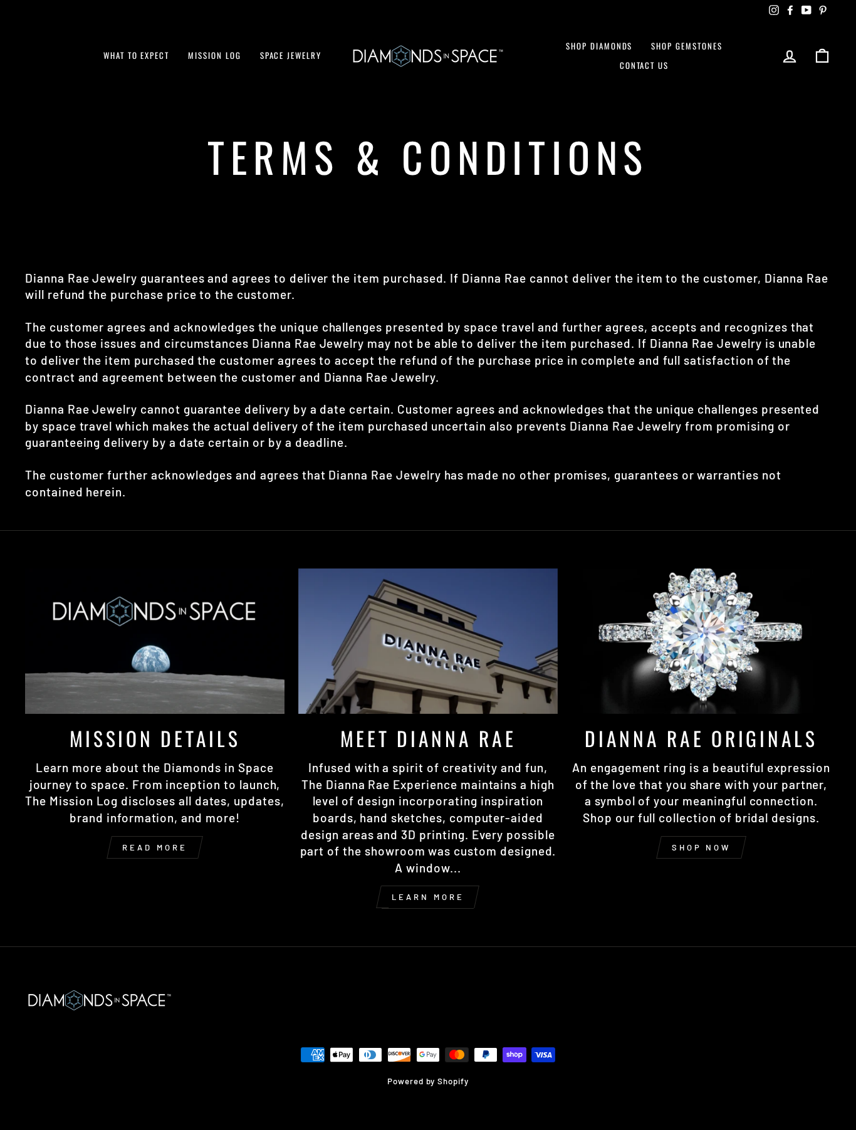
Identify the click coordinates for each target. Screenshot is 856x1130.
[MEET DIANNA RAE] (428, 641)
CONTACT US (644, 65)
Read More (154, 847)
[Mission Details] (154, 641)
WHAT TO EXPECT (136, 55)
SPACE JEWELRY (290, 55)
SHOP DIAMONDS (599, 45)
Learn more (428, 897)
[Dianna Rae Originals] (701, 641)
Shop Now (701, 847)
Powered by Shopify (428, 1081)
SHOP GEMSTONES (686, 45)
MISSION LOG (214, 55)
